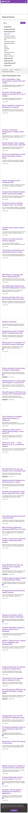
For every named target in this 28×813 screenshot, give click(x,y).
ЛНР (5, 45)
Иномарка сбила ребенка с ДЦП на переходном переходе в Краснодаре (12, 616)
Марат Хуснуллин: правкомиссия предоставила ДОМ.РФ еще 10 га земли (14, 528)
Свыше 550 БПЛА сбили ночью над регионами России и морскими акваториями (12, 567)
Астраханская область (9, 36)
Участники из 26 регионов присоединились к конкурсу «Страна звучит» (13, 131)
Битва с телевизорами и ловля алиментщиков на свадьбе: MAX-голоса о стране (13, 81)
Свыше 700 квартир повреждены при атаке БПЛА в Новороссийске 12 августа (14, 287)
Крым (5, 50)
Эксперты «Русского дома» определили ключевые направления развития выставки (14, 540)
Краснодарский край (9, 43)
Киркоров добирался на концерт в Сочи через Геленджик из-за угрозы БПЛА (13, 381)
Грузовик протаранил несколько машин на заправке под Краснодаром (13, 369)
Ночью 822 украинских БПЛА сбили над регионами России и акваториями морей (14, 393)
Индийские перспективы (9, 321)
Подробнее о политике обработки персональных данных (15, 807)
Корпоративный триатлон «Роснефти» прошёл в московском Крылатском (13, 332)
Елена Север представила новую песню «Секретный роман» (13, 517)
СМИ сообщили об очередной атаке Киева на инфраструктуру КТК (12, 275)
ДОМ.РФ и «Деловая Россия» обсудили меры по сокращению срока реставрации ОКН (14, 642)
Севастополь (7, 54)
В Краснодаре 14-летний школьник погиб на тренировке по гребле (12, 679)
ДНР (5, 39)
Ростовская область (9, 52)
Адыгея (6, 47)
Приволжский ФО (8, 58)
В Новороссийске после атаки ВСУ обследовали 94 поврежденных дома (13, 716)
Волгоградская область (10, 38)
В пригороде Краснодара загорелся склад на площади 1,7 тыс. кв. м (12, 778)
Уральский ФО (7, 65)
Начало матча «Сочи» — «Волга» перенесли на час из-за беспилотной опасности (13, 444)
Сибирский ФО (7, 27)
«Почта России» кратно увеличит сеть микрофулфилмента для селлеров (13, 251)
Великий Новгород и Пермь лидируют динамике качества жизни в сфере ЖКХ (13, 144)
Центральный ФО (8, 61)
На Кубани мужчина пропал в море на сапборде (13, 228)
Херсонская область (9, 56)
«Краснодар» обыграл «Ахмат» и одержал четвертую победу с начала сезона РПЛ (13, 431)
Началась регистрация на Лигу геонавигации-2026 (11, 181)
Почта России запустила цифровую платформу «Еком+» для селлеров (12, 204)
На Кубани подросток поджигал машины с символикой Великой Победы (14, 579)
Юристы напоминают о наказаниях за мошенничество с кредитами (13, 106)
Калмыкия (6, 48)
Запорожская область (9, 41)
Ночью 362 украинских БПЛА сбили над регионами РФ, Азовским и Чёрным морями (14, 691)
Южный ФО (7, 34)
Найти (22, 22)
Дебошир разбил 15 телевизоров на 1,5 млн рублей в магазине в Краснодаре (13, 343)
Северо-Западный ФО (9, 31)
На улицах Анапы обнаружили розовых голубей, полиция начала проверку (13, 193)
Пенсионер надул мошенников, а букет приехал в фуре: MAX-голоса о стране (13, 492)
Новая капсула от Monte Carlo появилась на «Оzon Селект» (14, 742)
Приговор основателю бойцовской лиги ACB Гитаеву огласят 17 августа (13, 481)
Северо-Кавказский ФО (9, 63)
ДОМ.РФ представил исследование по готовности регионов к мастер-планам (13, 767)
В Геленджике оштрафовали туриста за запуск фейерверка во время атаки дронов (13, 729)
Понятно (14, 810)
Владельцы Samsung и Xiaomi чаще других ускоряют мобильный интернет (13, 298)
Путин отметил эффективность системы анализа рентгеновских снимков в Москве (13, 156)
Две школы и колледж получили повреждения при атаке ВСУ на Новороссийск (11, 791)
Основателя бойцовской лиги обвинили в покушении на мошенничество (13, 668)
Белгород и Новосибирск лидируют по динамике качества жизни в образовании (13, 629)
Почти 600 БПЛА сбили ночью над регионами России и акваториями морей (14, 470)
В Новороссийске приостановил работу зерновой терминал (13, 591)
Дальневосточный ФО (9, 29)
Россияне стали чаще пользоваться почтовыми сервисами (12, 240)
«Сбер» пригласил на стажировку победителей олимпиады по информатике (12, 418)
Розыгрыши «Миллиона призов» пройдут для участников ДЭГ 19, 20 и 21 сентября (14, 94)
